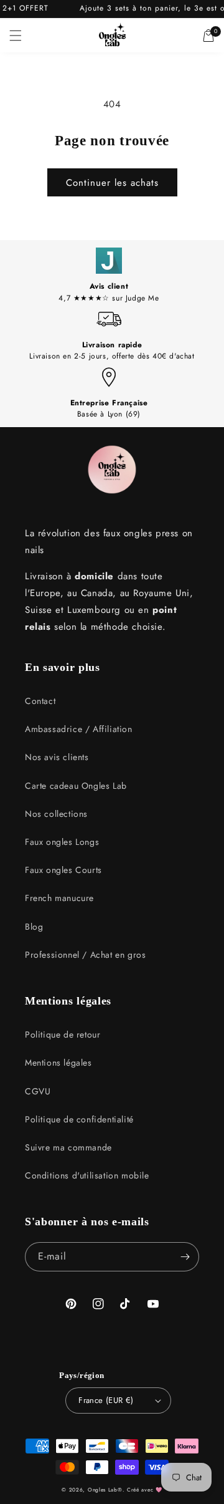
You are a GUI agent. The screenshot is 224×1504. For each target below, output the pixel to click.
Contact (40, 701)
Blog (34, 926)
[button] (15, 35)
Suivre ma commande (68, 1147)
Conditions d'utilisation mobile (87, 1175)
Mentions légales (58, 1062)
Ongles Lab (103, 1489)
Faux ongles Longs (62, 842)
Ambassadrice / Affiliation (79, 729)
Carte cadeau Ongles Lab (76, 785)
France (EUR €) (106, 1400)
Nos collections (56, 813)
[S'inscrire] (184, 1256)
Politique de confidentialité (79, 1119)
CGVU (37, 1091)
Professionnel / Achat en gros (85, 954)
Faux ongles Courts (63, 870)
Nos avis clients (57, 757)
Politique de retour (62, 1034)
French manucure (59, 898)
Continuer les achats (112, 183)
